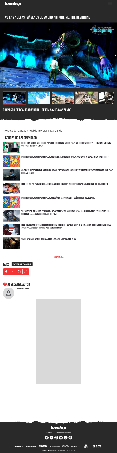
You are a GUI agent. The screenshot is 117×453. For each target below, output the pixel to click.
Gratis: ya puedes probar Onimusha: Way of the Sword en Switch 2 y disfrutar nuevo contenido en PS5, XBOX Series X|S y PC (67, 171)
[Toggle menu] (110, 3)
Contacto (49, 433)
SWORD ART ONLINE (22, 264)
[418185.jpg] (86, 98)
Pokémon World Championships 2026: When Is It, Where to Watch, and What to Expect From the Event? (65, 157)
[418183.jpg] (39, 98)
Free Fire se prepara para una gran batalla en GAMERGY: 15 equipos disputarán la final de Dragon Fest (64, 184)
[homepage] (13, 4)
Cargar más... (58, 256)
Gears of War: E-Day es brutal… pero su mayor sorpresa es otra (48, 239)
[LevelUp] (19, 446)
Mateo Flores (23, 289)
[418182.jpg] (14, 98)
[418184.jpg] (63, 98)
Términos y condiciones (63, 433)
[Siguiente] (115, 55)
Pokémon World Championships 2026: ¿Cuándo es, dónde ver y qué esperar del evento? (58, 198)
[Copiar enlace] (26, 271)
